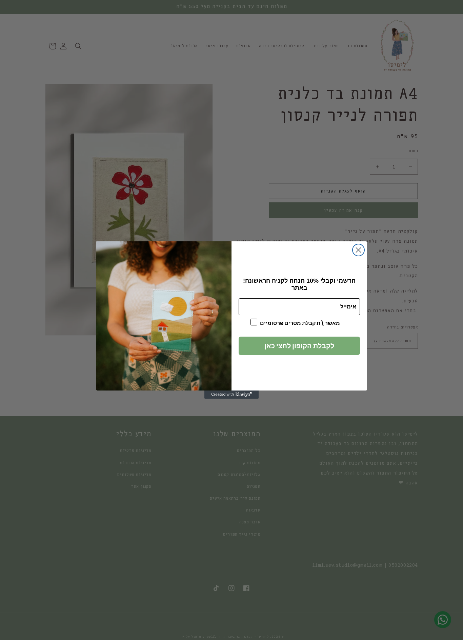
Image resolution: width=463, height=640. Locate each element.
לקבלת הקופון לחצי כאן (299, 346)
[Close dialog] (358, 250)
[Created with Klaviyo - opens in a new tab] (231, 395)
